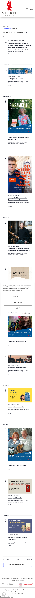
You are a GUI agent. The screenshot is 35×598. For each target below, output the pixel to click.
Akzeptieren (18, 297)
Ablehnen (18, 302)
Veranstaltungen (7, 28)
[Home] (9, 8)
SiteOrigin (22, 593)
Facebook (21, 592)
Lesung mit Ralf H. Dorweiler (17, 465)
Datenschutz (14, 592)
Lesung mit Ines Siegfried (16, 79)
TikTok (11, 593)
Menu (31, 9)
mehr (18, 308)
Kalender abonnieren (16, 565)
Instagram (27, 592)
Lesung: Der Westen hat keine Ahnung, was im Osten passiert (18, 199)
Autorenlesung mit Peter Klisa (17, 368)
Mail (28, 590)
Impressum (7, 592)
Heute (17, 559)
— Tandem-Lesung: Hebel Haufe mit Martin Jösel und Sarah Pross (19, 45)
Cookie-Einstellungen (6, 597)
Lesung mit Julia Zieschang (17, 341)
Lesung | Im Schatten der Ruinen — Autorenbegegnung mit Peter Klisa (19, 250)
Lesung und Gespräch (15, 498)
